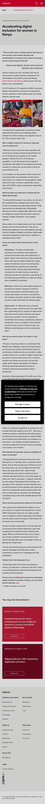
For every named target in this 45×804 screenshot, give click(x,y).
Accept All (22, 418)
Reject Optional (22, 411)
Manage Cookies (22, 404)
